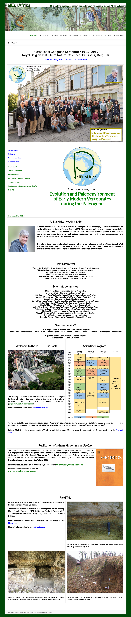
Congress (34, 35)
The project (45, 35)
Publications (119, 35)
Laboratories (86, 35)
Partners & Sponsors (60, 35)
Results (108, 35)
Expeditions (98, 35)
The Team (74, 35)
